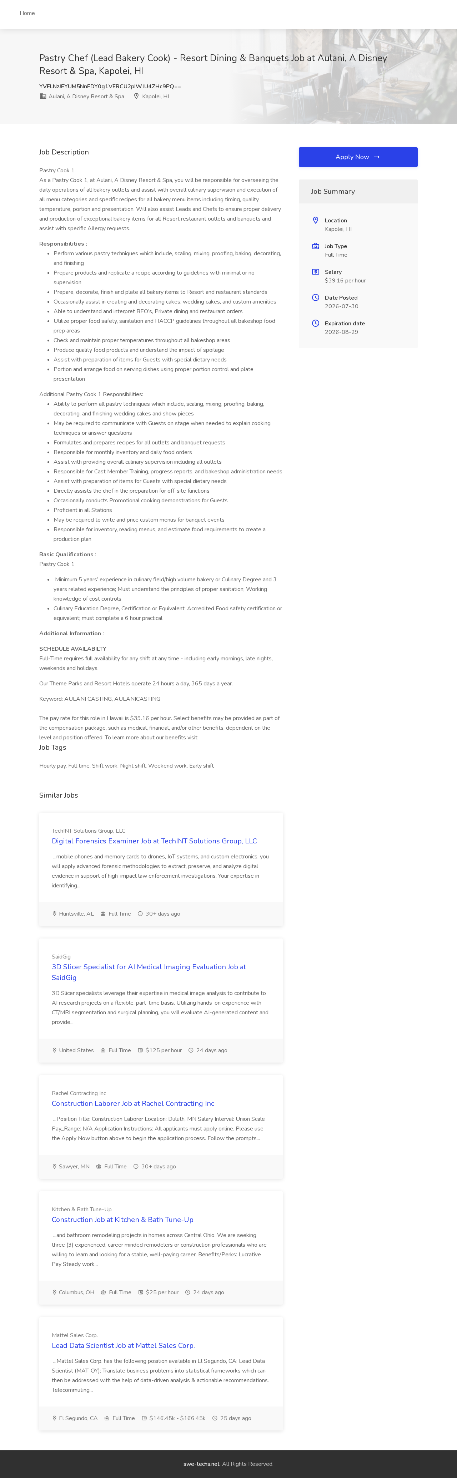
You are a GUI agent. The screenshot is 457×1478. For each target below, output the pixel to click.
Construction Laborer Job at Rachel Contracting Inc (133, 1103)
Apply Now (353, 157)
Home (27, 13)
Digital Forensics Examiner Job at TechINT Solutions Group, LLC (154, 841)
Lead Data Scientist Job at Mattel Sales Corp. (123, 1345)
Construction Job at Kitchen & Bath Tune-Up (123, 1220)
